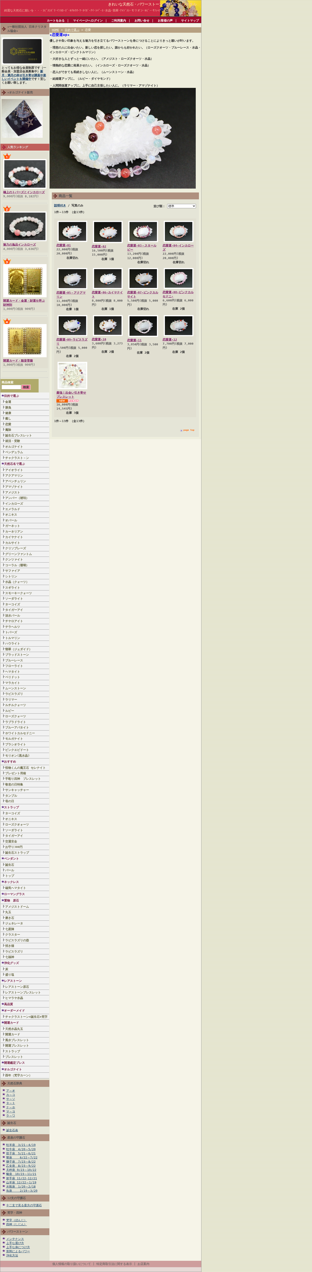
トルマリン (12, 638)
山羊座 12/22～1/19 (21, 1182)
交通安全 (11, 841)
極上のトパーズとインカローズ (24, 192)
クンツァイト (14, 559)
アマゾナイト (14, 486)
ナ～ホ (10, 1107)
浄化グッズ (11, 963)
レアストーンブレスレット (23, 992)
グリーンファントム (18, 554)
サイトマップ (190, 20)
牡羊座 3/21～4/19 (21, 1145)
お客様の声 (165, 20)
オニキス (11, 514)
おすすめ (10, 761)
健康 (8, 413)
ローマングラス (14, 894)
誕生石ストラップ (17, 852)
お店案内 (143, 1264)
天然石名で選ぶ (14, 463)
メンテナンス (15, 1239)
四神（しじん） (16, 1224)
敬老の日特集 (14, 784)
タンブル (11, 795)
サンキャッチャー (17, 790)
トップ (9, 875)
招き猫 (9, 945)
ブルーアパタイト (17, 727)
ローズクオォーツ (17, 824)
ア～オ (10, 1090)
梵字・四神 (14, 1212)
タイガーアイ (14, 610)
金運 (8, 401)
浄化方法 (12, 1255)
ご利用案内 (118, 20)
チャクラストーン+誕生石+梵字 (26, 1016)
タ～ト (10, 1103)
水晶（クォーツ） (17, 582)
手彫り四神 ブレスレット (23, 778)
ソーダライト (14, 598)
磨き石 (9, 918)
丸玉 (8, 912)
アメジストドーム (17, 906)
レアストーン (13, 980)
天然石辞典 (14, 1083)
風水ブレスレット (18, 1040)
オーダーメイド (14, 1010)
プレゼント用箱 (15, 773)
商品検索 (7, 382)
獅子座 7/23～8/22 (21, 1161)
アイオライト (14, 470)
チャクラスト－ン (17, 458)
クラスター (12, 934)
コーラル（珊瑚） (17, 565)
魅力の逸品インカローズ (19, 244)
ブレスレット (14, 1056)
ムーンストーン (15, 688)
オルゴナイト (14, 446)
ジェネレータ (14, 923)
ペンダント (11, 858)
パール (9, 870)
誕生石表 (12, 1130)
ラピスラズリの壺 (17, 940)
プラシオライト (15, 744)
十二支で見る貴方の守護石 (24, 1205)
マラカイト (12, 683)
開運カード (11, 1022)
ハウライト (12, 643)
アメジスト (12, 492)
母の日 (9, 801)
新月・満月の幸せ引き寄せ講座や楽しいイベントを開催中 (24, 75)
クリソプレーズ (15, 548)
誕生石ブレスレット (18, 435)
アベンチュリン (15, 481)
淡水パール (12, 615)
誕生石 (9, 864)
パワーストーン (17, 1231)
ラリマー (11, 699)
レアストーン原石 (17, 986)
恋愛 (8, 424)
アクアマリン (14, 475)
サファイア (12, 570)
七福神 (9, 957)
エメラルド (12, 509)
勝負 (8, 407)
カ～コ (10, 1094)
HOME (55, 30)
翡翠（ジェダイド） (18, 649)
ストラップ (11, 807)
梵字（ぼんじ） (16, 1220)
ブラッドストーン (17, 654)
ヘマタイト (12, 671)
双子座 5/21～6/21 (21, 1153)
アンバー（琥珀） (17, 498)
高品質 (8, 1004)
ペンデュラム (14, 452)
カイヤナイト (14, 537)
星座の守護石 (16, 1137)
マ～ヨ (10, 1111)
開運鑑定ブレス (14, 1062)
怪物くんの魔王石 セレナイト (25, 767)
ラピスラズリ (14, 694)
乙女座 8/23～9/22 (21, 1165)
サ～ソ (10, 1099)
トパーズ (11, 632)
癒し (8, 418)
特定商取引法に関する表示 (114, 1264)
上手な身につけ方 (18, 1247)
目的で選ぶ (11, 396)
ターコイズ (12, 604)
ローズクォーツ (15, 716)
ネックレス (11, 882)
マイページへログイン (88, 20)
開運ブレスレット (17, 1045)
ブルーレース (14, 660)
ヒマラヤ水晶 (14, 998)
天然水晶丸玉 (14, 1029)
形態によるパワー (18, 1251)
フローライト (14, 666)
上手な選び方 (15, 1243)
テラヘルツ (12, 626)
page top (188, 430)
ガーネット (12, 526)
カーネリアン (14, 531)
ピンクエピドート (17, 750)
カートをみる (56, 20)
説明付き (60, 205)
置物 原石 (11, 900)
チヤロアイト (14, 621)
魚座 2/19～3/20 (21, 1190)
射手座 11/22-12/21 (21, 1178)
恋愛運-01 (63, 245)
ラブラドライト (15, 722)
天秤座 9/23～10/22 (21, 1170)
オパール (11, 520)
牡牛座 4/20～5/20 (21, 1149)
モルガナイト (14, 738)
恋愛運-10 (99, 339)
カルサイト (12, 542)
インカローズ (14, 503)
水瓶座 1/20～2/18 (21, 1186)
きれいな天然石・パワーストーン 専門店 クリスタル (152, 4)
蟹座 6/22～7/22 (21, 1157)
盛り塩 (9, 974)
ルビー (9, 710)
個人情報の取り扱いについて (71, 1264)
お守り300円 (14, 847)
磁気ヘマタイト (15, 888)
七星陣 (9, 929)
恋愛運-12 (170, 339)
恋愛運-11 (134, 340)
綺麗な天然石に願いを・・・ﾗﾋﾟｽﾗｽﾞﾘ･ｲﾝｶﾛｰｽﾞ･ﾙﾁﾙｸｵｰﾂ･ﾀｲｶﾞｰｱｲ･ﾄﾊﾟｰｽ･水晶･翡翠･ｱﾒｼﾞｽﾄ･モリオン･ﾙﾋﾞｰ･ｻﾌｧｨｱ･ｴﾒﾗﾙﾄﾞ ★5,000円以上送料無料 (102, 12)
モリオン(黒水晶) (17, 755)
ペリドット (12, 677)
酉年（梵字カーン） (18, 1075)
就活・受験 (12, 441)
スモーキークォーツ (18, 593)
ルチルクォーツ (15, 705)
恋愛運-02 (99, 246)
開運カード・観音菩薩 (18, 360)
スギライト (12, 587)
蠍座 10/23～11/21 (21, 1174)
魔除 (8, 429)
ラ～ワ (10, 1115)
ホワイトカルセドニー (20, 733)
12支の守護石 (16, 1198)
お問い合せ (142, 20)
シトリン (11, 576)
